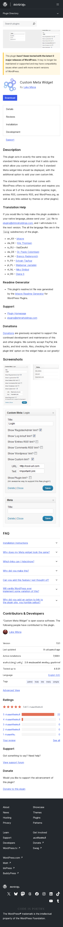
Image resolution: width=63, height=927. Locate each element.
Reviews (10, 116)
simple (56, 682)
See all (56, 740)
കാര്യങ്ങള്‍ (39, 837)
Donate (38, 842)
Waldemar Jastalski (26, 265)
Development (13, 131)
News (6, 812)
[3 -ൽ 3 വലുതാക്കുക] (56, 412)
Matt (7, 862)
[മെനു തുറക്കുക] (58, 4)
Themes (37, 812)
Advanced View (11, 690)
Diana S (20, 273)
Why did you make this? (16, 570)
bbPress (9, 868)
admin (30, 682)
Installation (12, 124)
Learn (6, 832)
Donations (8, 333)
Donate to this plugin (14, 788)
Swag (37, 848)
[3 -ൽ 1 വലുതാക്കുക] (26, 368)
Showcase (38, 807)
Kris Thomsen (24, 243)
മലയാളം (14, 886)
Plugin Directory (10, 13)
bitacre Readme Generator (29, 293)
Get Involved (40, 832)
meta (48, 682)
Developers (9, 842)
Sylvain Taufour (24, 260)
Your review (9, 740)
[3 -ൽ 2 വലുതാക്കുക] (56, 368)
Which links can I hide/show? (18, 561)
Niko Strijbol (22, 269)
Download (10, 98)
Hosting (7, 817)
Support (10, 139)
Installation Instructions (15, 543)
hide (37, 682)
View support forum (13, 762)
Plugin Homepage (16, 313)
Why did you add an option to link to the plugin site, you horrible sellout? (23, 601)
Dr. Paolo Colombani (28, 251)
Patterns (37, 822)
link (42, 682)
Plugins (36, 817)
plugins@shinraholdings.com (18, 223)
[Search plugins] (34, 24)
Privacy (7, 822)
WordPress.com (13, 857)
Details (9, 109)
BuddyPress (11, 873)
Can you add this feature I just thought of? (26, 580)
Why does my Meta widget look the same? (26, 552)
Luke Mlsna (30, 87)
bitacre (20, 238)
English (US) (54, 675)
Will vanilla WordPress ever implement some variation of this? (21, 590)
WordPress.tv (11, 848)
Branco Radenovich (27, 256)
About (6, 807)
